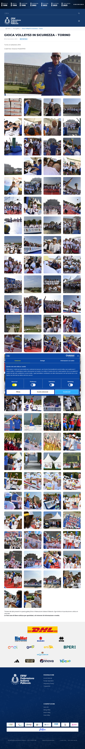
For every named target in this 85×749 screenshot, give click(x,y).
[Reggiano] (30, 661)
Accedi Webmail (47, 678)
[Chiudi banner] (78, 355)
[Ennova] (46, 661)
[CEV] (65, 725)
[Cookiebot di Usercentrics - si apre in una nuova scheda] (67, 356)
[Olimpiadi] (11, 725)
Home (9, 28)
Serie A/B (45, 707)
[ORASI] (31, 647)
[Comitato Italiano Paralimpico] (47, 725)
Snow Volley (46, 715)
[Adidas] (17, 661)
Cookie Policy (63, 740)
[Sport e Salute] (29, 725)
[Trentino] (65, 661)
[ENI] (48, 647)
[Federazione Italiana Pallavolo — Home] (12, 21)
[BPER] (70, 647)
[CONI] (38, 725)
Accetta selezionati (42, 392)
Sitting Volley (46, 710)
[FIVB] (56, 725)
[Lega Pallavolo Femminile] (74, 725)
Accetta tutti (66, 392)
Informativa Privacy (48, 683)
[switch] (33, 385)
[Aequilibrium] (42, 654)
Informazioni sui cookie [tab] (67, 360)
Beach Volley (46, 712)
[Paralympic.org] (20, 725)
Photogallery (16, 28)
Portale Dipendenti (48, 681)
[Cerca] (79, 13)
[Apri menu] (79, 21)
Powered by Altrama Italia (48, 740)
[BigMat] (21, 639)
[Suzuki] (39, 639)
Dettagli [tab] (42, 360)
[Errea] (61, 639)
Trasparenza (46, 686)
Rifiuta (18, 392)
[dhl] (42, 629)
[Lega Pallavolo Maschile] (42, 730)
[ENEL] (12, 647)
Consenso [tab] (18, 360)
